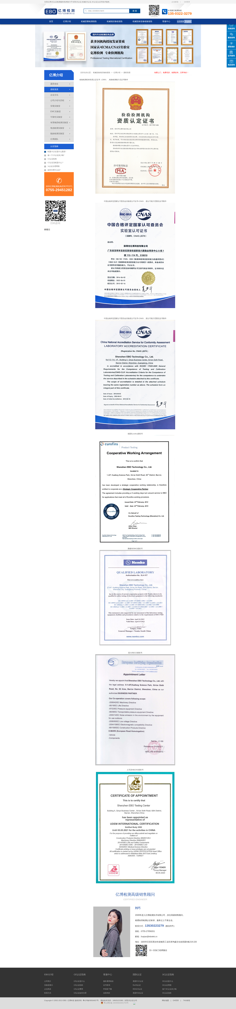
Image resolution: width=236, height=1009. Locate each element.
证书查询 (106, 985)
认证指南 (54, 146)
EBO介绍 (48, 974)
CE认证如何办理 (80, 993)
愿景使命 (54, 84)
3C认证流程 (166, 993)
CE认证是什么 (79, 981)
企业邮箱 (174, 2)
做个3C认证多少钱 (169, 989)
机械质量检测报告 (89, 21)
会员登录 (180, 21)
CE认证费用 (78, 989)
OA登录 (187, 2)
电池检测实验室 (57, 128)
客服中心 (166, 21)
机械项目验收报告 (115, 21)
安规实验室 (55, 106)
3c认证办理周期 (52, 166)
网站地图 (165, 1000)
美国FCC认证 (138, 981)
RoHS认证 (137, 985)
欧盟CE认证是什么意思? (55, 152)
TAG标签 (186, 1000)
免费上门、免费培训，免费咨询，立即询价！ (171, 72)
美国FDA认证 (138, 993)
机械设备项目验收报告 (101, 72)
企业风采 (47, 989)
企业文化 (54, 95)
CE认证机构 (51, 159)
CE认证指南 (80, 974)
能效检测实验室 (57, 134)
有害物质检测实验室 (59, 122)
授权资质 (54, 89)
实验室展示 (48, 985)
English (188, 21)
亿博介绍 (67, 21)
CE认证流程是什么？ (54, 163)
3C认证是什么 (167, 981)
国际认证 (137, 974)
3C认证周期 (166, 985)
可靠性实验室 (56, 117)
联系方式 (47, 993)
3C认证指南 (168, 974)
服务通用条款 (108, 981)
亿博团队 (54, 139)
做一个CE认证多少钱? (54, 155)
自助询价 (106, 993)
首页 (51, 21)
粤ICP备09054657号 (91, 1000)
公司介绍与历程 (57, 100)
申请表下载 (107, 989)
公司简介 (47, 981)
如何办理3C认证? (53, 170)
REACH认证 (137, 989)
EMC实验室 (55, 111)
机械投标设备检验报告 (142, 21)
